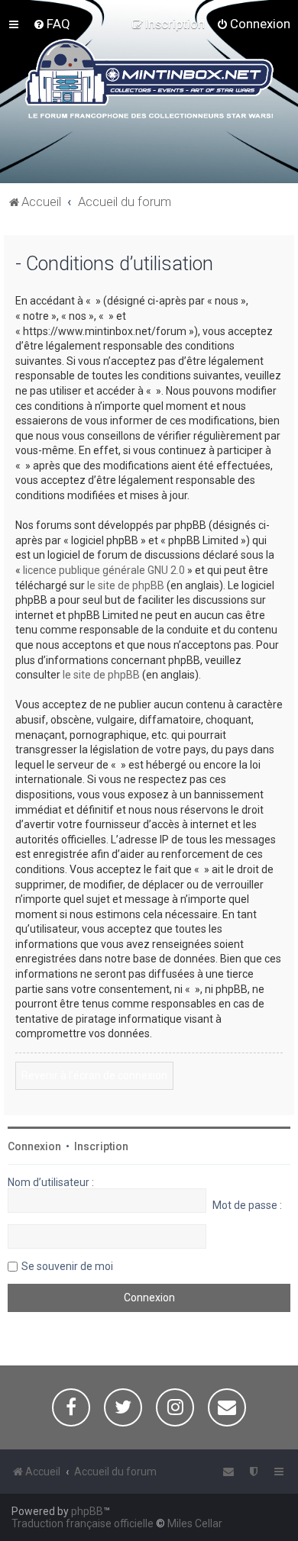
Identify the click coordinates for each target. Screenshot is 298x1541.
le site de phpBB (125, 585)
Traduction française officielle (82, 1523)
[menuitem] (51, 23)
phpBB (87, 1511)
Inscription (101, 1146)
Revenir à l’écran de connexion (94, 1075)
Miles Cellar (194, 1523)
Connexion (34, 1146)
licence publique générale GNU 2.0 (104, 570)
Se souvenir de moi (67, 1266)
